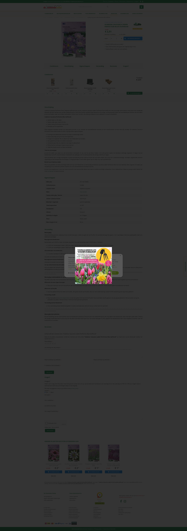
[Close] (110, 249)
